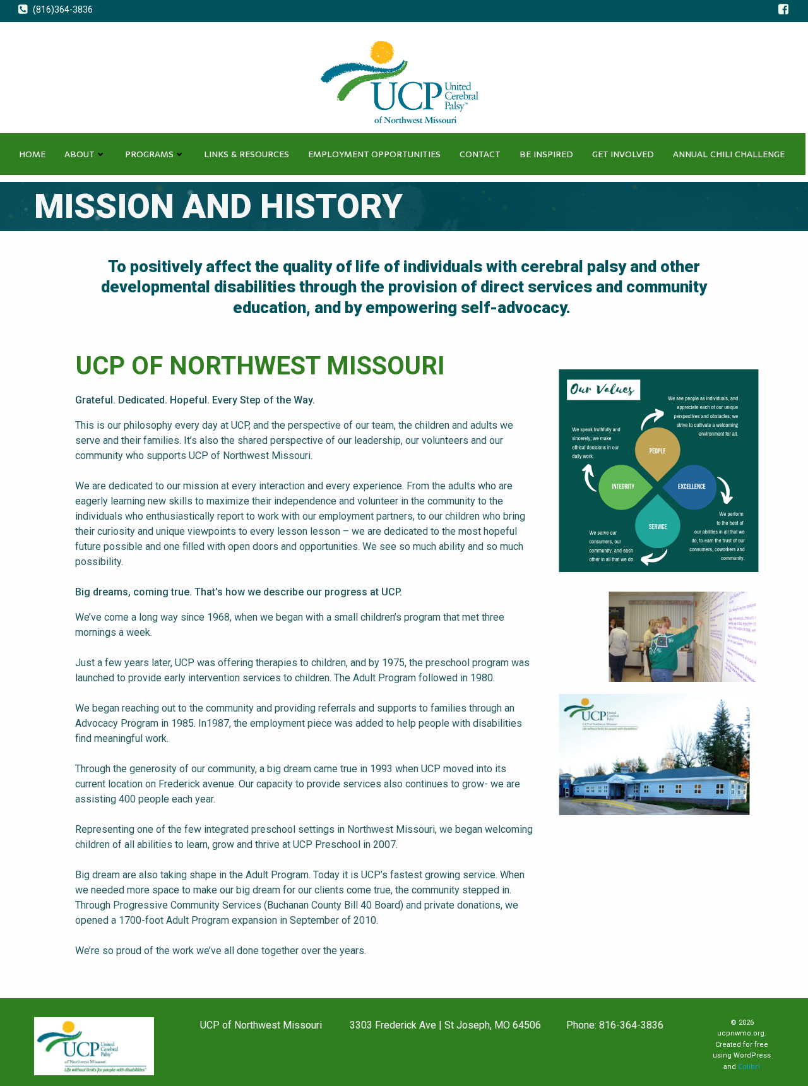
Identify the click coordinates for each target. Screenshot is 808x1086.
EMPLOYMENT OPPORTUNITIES (374, 154)
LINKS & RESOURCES (246, 154)
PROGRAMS (149, 154)
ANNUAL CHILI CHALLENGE (729, 154)
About (79, 154)
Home (32, 154)
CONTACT (480, 154)
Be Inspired (546, 154)
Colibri (749, 1066)
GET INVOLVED (623, 154)
